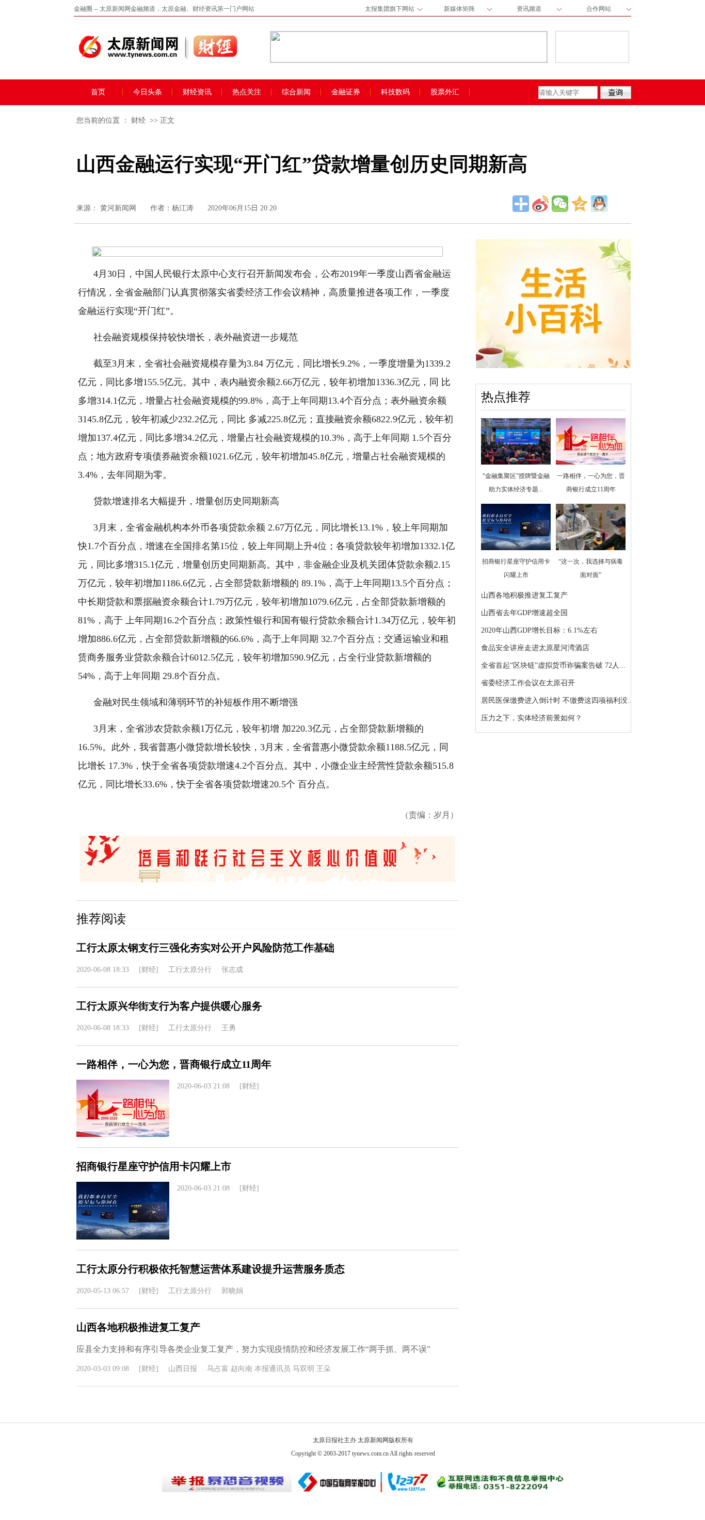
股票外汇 (444, 92)
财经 (138, 120)
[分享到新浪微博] (540, 203)
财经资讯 (197, 92)
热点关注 (246, 92)
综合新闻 (296, 92)
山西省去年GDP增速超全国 (524, 613)
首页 (98, 92)
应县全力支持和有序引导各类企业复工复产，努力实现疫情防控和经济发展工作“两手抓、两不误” (253, 1349)
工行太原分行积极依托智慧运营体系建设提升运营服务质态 (210, 1269)
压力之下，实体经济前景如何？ (531, 718)
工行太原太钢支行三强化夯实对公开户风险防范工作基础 (205, 947)
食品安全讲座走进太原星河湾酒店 (535, 648)
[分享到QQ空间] (579, 203)
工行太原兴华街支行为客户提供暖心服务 (169, 1006)
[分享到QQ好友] (599, 203)
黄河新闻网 (118, 208)
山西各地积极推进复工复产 (524, 595)
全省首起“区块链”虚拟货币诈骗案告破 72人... (553, 665)
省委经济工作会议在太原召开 (528, 683)
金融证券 (345, 92)
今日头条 (147, 92)
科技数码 (395, 92)
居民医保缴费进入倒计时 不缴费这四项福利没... (557, 700)
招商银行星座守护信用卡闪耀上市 (153, 1166)
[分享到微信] (560, 203)
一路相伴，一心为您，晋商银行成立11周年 (173, 1064)
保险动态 (494, 92)
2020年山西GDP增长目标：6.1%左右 (539, 630)
